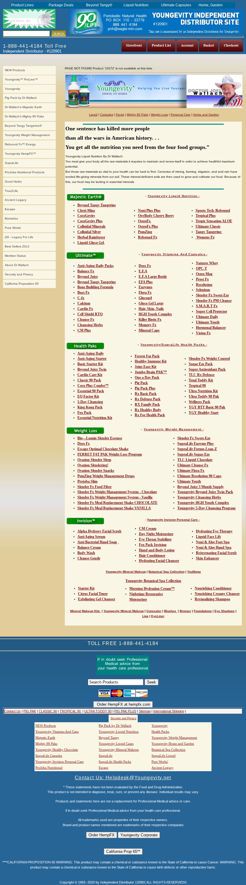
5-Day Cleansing (90, 402)
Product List (161, 45)
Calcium (83, 303)
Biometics (11, 218)
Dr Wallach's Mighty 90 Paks (24, 116)
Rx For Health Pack (150, 415)
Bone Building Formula (95, 287)
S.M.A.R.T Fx (207, 306)
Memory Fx (147, 325)
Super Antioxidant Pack (207, 369)
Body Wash (86, 553)
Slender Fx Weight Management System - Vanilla (114, 497)
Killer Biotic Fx (150, 319)
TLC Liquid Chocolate (194, 460)
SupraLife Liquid (164, 755)
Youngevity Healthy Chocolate (56, 749)
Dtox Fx (145, 266)
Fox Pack (84, 413)
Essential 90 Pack (90, 391)
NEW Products (15, 70)
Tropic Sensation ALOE (214, 221)
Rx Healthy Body (148, 410)
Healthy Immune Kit (150, 361)
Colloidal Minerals (91, 226)
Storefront (134, 45)
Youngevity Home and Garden (173, 743)
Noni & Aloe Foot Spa (213, 542)
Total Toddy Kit (201, 380)
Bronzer (185, 611)
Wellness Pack (199, 402)
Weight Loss (159, 114)
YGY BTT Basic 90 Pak (207, 407)
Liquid (93, 114)
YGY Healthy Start (203, 413)
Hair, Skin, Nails (151, 309)
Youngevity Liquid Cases (116, 743)
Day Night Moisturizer (156, 534)
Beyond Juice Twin (91, 369)
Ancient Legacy (15, 200)
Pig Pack (141, 383)
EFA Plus (146, 282)
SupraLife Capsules (48, 755)
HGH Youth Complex (155, 314)
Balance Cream (89, 547)
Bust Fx (83, 292)
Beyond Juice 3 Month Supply (200, 487)
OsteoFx (145, 221)
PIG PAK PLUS (125, 711)
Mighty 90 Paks (137, 114)
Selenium (203, 290)
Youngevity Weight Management (27, 135)
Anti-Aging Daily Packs (95, 266)
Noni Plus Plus (149, 210)
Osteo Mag (204, 274)
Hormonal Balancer (211, 328)
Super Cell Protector (211, 311)
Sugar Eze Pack (201, 364)
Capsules (106, 114)
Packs (120, 114)
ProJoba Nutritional (48, 767)
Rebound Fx (147, 237)
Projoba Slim (87, 481)
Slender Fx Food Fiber (94, 487)
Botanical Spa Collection (166, 571)
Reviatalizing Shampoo (212, 599)
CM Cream (147, 528)
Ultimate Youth (208, 322)
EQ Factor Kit (88, 396)
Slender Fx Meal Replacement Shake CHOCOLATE (117, 503)
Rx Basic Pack (146, 394)
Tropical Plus (206, 216)
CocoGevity (86, 216)
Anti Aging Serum (91, 537)
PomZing (145, 232)
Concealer (153, 611)
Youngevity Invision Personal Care (59, 761)
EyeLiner (157, 616)
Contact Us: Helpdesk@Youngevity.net (123, 777)
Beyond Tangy (109, 737)
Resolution (204, 285)
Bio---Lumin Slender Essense (99, 438)
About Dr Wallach (17, 265)
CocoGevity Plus (90, 221)
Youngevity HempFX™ (20, 153)
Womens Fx (205, 237)
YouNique (194, 571)
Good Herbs (13, 181)
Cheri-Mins (86, 210)
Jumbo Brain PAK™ (151, 372)
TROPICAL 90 (71, 711)
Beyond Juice (87, 276)
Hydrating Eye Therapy (214, 531)
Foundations (203, 611)
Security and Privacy (19, 274)
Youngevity (12, 88)
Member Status (15, 255)
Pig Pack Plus (145, 388)
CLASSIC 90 (48, 711)
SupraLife (11, 163)
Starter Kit (86, 588)
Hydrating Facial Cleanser (159, 561)
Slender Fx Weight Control (209, 358)
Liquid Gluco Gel (91, 243)
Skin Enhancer (207, 558)
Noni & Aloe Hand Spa (213, 547)
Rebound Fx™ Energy (20, 144)
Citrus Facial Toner (93, 594)
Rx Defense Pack (147, 399)
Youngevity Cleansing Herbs (199, 497)
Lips (145, 616)
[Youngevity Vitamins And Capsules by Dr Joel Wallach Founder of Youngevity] (153, 107)
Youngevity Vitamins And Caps (57, 731)
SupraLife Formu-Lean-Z (197, 449)
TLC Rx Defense (201, 375)
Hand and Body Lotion (157, 550)
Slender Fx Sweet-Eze (212, 295)
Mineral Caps (149, 330)
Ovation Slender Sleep (94, 460)
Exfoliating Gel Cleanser (96, 599)
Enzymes (145, 287)
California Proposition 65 (22, 283)
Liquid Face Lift (208, 537)
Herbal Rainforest (91, 237)
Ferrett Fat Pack (147, 356)
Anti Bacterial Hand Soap (97, 542)
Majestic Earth (45, 737)
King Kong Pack (90, 407)
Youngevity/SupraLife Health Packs (172, 344)
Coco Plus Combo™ (93, 385)
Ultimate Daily (207, 317)
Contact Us (12, 711)
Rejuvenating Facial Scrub (216, 553)
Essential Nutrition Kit (94, 418)
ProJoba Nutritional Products (24, 172)
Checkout (231, 45)
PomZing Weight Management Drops (106, 476)
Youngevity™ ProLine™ (21, 79)
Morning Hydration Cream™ (152, 588)
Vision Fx (203, 333)
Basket (208, 45)
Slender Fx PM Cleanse (214, 301)
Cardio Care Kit (89, 375)
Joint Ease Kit (145, 367)
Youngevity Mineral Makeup (126, 571)
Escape (10, 209)
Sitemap (145, 711)
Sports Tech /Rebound (213, 210)
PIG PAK (29, 711)
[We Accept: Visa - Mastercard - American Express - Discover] (123, 695)
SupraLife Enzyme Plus (195, 443)
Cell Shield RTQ (90, 314)
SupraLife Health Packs (115, 761)
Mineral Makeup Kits (85, 611)
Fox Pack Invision (152, 545)
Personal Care (180, 114)
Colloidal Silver (89, 232)
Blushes (170, 611)
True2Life (11, 190)
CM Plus (84, 330)
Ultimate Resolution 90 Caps (199, 476)
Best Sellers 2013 (17, 246)
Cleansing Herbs (90, 325)
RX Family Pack (147, 404)
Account (187, 45)
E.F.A (143, 271)
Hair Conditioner (152, 555)
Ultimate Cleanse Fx (192, 465)
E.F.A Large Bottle (153, 276)
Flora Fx (145, 292)
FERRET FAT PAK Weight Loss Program (109, 454)
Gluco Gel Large (151, 303)
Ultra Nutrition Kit (203, 391)
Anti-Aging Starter (91, 358)
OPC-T (201, 268)
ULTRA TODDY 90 (98, 711)
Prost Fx (202, 279)
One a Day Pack (147, 377)
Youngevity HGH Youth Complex (203, 503)
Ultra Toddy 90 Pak (204, 396)
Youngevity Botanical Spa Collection (153, 581)
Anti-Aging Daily (90, 353)
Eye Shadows (224, 611)
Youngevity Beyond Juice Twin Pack (205, 492)
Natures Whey (207, 263)
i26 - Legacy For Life (19, 237)
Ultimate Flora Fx (190, 470)
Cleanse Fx (85, 319)
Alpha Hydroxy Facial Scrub (99, 531)
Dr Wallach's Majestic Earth (23, 107)
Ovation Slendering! (92, 465)
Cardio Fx (85, 309)
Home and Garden (206, 114)
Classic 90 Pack (89, 380)
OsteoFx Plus (148, 226)
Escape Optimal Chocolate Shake (102, 449)
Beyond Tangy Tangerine (96, 205)
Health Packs (160, 731)
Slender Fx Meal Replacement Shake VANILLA (114, 508)
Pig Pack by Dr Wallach (21, 97)
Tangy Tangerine (209, 232)
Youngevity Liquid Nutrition (173, 196)
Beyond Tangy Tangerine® (23, 125)
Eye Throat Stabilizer (155, 539)
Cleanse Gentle (88, 558)
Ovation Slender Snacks (95, 470)
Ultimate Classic (208, 226)
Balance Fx (85, 271)
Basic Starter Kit (90, 364)
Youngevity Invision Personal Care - (173, 519)
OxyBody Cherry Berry (156, 216)
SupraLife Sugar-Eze (193, 454)
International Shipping (168, 711)
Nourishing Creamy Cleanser (217, 594)
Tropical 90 (197, 385)
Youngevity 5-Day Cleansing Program (206, 508)
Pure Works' (13, 227)
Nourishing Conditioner (213, 588)
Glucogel (145, 298)
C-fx (80, 298)
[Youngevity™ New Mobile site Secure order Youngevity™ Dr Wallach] (29, 19)
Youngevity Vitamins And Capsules (173, 254)
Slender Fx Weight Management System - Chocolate (117, 492)
